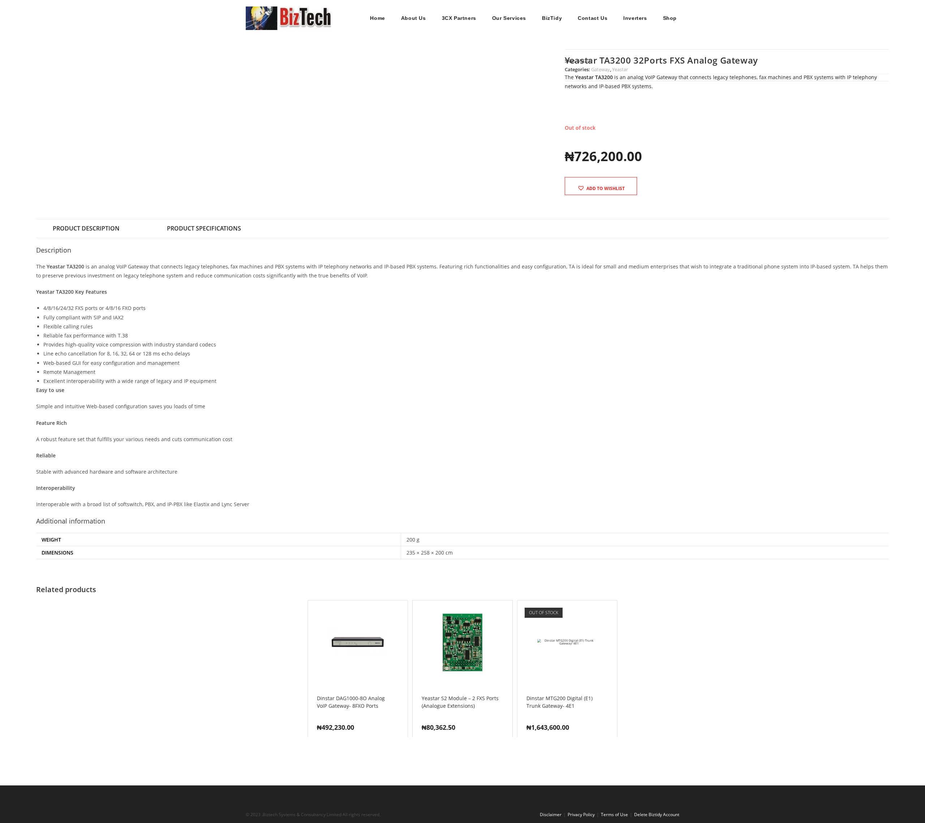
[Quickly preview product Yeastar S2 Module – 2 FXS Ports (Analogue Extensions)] (509, 613)
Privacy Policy (581, 814)
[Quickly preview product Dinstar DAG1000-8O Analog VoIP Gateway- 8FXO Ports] (404, 613)
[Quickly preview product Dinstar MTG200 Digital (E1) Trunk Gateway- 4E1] (613, 613)
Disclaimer (551, 814)
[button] (601, 188)
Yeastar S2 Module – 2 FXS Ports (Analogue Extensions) (460, 702)
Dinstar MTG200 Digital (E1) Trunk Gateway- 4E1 (559, 702)
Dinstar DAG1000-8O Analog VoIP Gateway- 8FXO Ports (351, 702)
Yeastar (620, 69)
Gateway (600, 69)
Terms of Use (614, 814)
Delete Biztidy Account (656, 814)
